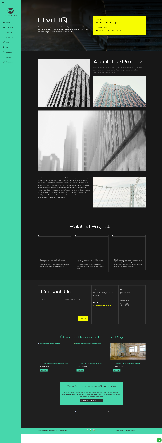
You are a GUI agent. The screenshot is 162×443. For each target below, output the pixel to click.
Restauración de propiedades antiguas (128, 363)
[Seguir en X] (125, 304)
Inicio (8, 22)
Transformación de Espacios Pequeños (55, 363)
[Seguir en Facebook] (121, 304)
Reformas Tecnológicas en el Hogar (91, 363)
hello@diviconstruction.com (102, 305)
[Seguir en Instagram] (128, 304)
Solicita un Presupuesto (91, 400)
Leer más (43, 370)
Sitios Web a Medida (60, 430)
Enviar (83, 318)
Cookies (133, 430)
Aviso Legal (120, 430)
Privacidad (127, 430)
